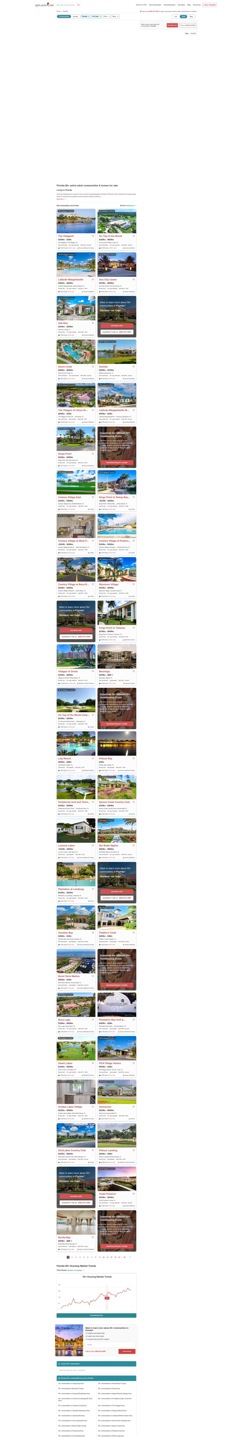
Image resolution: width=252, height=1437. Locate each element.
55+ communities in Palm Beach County (112, 1383)
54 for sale (71, 1249)
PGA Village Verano (110, 1063)
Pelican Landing (108, 1150)
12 (111, 1257)
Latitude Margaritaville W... (114, 410)
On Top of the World (110, 236)
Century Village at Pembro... (115, 540)
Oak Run (63, 323)
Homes (75, 16)
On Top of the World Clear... (74, 715)
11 (107, 1257)
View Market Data (96, 1315)
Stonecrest (105, 1106)
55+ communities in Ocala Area (109, 1388)
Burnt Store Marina (68, 976)
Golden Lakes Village (70, 1106)
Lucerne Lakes (66, 845)
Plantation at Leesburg (71, 889)
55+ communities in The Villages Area (111, 1405)
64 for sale (71, 988)
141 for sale (112, 596)
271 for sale (71, 509)
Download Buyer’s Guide (116, 463)
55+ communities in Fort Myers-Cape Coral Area (115, 1398)
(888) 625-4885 (141, 5)
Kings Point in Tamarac (112, 628)
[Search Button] (78, 5)
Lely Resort (64, 758)
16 (124, 1257)
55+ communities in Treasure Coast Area (72, 1405)
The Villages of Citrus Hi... (73, 410)
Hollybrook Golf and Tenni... (74, 802)
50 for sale (112, 422)
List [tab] (175, 16)
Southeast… (97, 196)
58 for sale (71, 1075)
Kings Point (64, 453)
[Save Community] (93, 236)
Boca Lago (64, 1019)
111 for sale (71, 378)
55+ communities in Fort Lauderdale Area (72, 1421)
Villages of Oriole (68, 671)
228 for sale (113, 248)
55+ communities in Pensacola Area (70, 1431)
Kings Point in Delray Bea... (114, 497)
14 (119, 1257)
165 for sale (71, 596)
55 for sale (112, 1162)
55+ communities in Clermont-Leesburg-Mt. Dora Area (75, 1399)
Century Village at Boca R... (73, 584)
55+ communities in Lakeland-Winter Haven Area (115, 1415)
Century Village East (69, 497)
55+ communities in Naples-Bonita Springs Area (115, 1393)
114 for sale (72, 683)
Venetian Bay (65, 932)
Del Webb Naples (108, 845)
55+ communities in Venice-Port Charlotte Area (114, 1421)
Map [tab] (191, 16)
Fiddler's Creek (107, 932)
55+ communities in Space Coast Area (111, 1426)
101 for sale (71, 770)
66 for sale (112, 378)
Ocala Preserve (107, 1194)
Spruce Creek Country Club (114, 802)
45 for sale (71, 422)
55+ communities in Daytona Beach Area (112, 1410)
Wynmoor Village (108, 584)
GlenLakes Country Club (72, 1150)
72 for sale (112, 857)
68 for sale (71, 944)
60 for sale (71, 1031)
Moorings (104, 671)
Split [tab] (183, 16)
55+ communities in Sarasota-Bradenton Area (74, 1393)
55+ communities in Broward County (71, 1388)
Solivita (103, 366)
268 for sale (112, 509)
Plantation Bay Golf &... (112, 1019)
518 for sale (72, 248)
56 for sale (71, 1118)
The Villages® (66, 236)
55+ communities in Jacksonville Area (71, 1415)
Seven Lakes (65, 1063)
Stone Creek (65, 366)
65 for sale (112, 944)
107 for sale (112, 683)
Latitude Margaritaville (70, 279)
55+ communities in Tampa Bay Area (71, 1383)
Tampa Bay (66, 196)
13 (115, 1257)
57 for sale (112, 1075)
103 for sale (71, 727)
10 (103, 1257)
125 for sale (112, 640)
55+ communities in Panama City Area (111, 1431)
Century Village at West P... (73, 540)
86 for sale (71, 814)
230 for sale (112, 291)
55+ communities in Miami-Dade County (72, 1426)
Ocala (81, 194)
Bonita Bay (64, 1237)
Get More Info (117, 326)
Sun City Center (108, 279)
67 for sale (71, 291)
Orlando (111, 194)
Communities (64, 16)
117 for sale (71, 465)
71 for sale (71, 901)
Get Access (127, 1351)
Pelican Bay (105, 758)
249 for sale (71, 552)
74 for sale (112, 814)
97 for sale (112, 770)
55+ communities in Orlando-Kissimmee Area (74, 1410)
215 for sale (112, 552)
